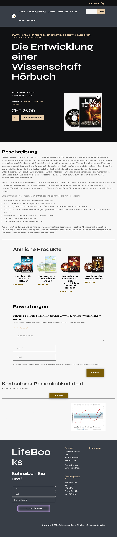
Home (22, 12)
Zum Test (58, 396)
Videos (73, 12)
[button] (98, 97)
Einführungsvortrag (36, 12)
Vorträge (31, 20)
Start (15, 35)
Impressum (94, 4)
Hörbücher (62, 12)
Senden (95, 372)
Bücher (51, 12)
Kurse (22, 20)
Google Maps (74, 468)
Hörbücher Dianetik (48, 35)
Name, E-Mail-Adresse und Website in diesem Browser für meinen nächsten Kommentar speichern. (57, 365)
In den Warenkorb (33, 118)
